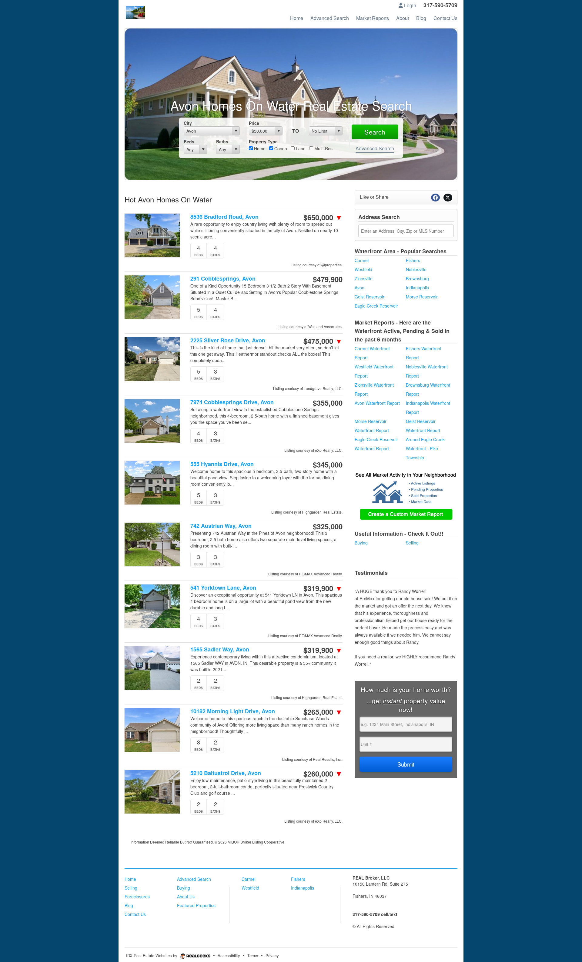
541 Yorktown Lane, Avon (223, 587)
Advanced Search (375, 148)
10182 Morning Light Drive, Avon (232, 711)
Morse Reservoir (422, 297)
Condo (280, 148)
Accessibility (229, 955)
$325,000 (328, 526)
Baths (222, 141)
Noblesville (416, 269)
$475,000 (323, 341)
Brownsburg (417, 278)
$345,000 (328, 464)
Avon (359, 288)
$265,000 (323, 711)
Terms (252, 955)
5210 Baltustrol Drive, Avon (225, 773)
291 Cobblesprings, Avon (223, 278)
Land (300, 148)
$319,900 (323, 588)
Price (254, 123)
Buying (361, 543)
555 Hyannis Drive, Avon (222, 464)
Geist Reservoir (369, 297)
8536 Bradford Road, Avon (224, 217)
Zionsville (364, 278)
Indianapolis (417, 288)
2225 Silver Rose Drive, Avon (227, 340)
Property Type (263, 141)
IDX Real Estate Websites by (152, 955)
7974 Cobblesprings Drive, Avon (232, 402)
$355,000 (328, 402)
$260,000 (323, 773)
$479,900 (328, 279)
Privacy (272, 955)
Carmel (362, 260)
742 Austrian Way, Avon (221, 526)
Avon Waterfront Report (377, 403)
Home (259, 148)
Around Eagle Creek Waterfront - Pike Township (425, 448)
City (188, 123)
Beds (189, 141)
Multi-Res (323, 148)
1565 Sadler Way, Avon (219, 649)
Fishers (413, 260)
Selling (412, 543)
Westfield (363, 269)
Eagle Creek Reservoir (376, 306)
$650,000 (323, 217)
